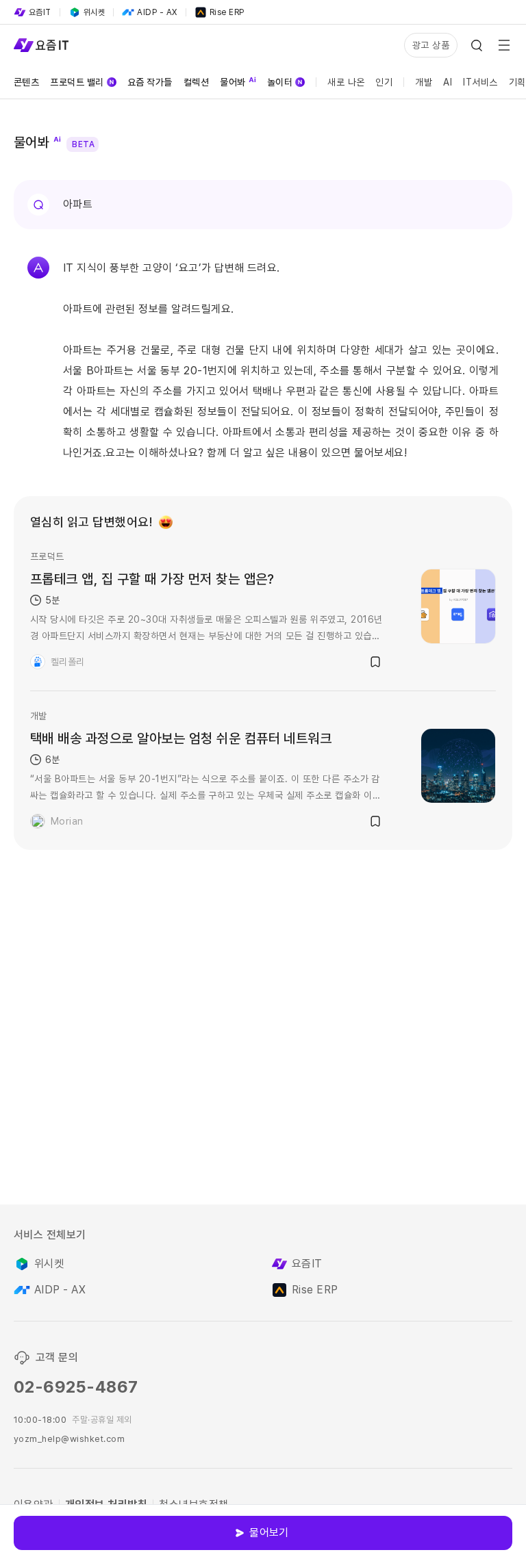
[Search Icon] (476, 45)
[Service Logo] (41, 45)
